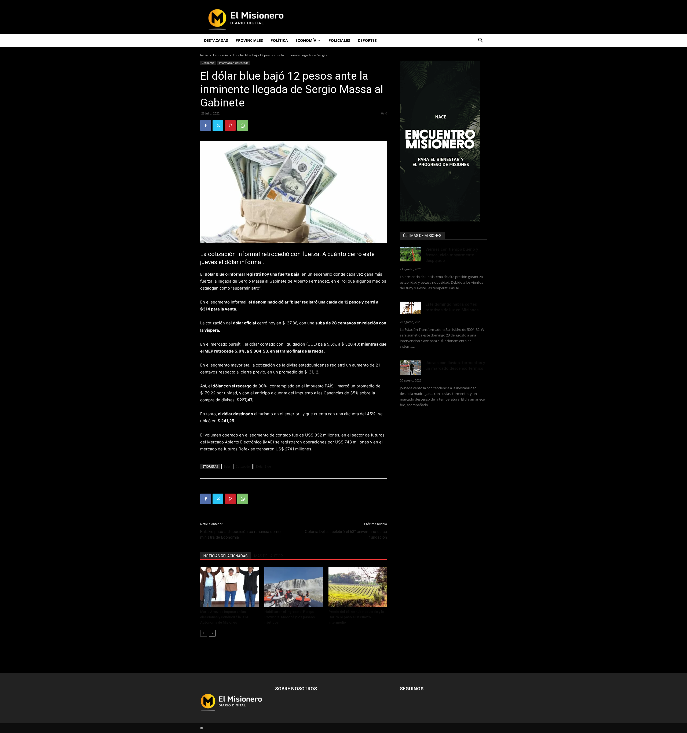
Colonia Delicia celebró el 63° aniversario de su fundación (346, 534)
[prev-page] (203, 633)
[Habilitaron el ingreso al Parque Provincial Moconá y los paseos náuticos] (293, 587)
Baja (227, 466)
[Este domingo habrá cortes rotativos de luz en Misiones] (410, 308)
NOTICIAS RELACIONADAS (225, 556)
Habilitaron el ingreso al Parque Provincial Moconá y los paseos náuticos (289, 617)
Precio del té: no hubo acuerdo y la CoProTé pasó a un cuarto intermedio (356, 617)
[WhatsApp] (242, 125)
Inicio (204, 55)
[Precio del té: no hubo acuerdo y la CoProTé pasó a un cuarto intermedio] (357, 587)
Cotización (243, 466)
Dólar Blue (263, 466)
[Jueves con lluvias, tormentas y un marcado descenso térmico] (410, 367)
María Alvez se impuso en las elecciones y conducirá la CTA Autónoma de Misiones (224, 617)
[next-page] (212, 633)
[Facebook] (205, 125)
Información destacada (234, 63)
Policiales (339, 40)
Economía (220, 55)
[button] (480, 40)
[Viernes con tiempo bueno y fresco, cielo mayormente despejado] (410, 254)
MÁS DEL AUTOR (268, 556)
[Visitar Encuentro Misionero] (443, 141)
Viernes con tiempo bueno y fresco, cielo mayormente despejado (451, 255)
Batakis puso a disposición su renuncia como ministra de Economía (240, 534)
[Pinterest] (230, 125)
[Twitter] (218, 125)
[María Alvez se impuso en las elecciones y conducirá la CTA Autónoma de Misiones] (229, 587)
